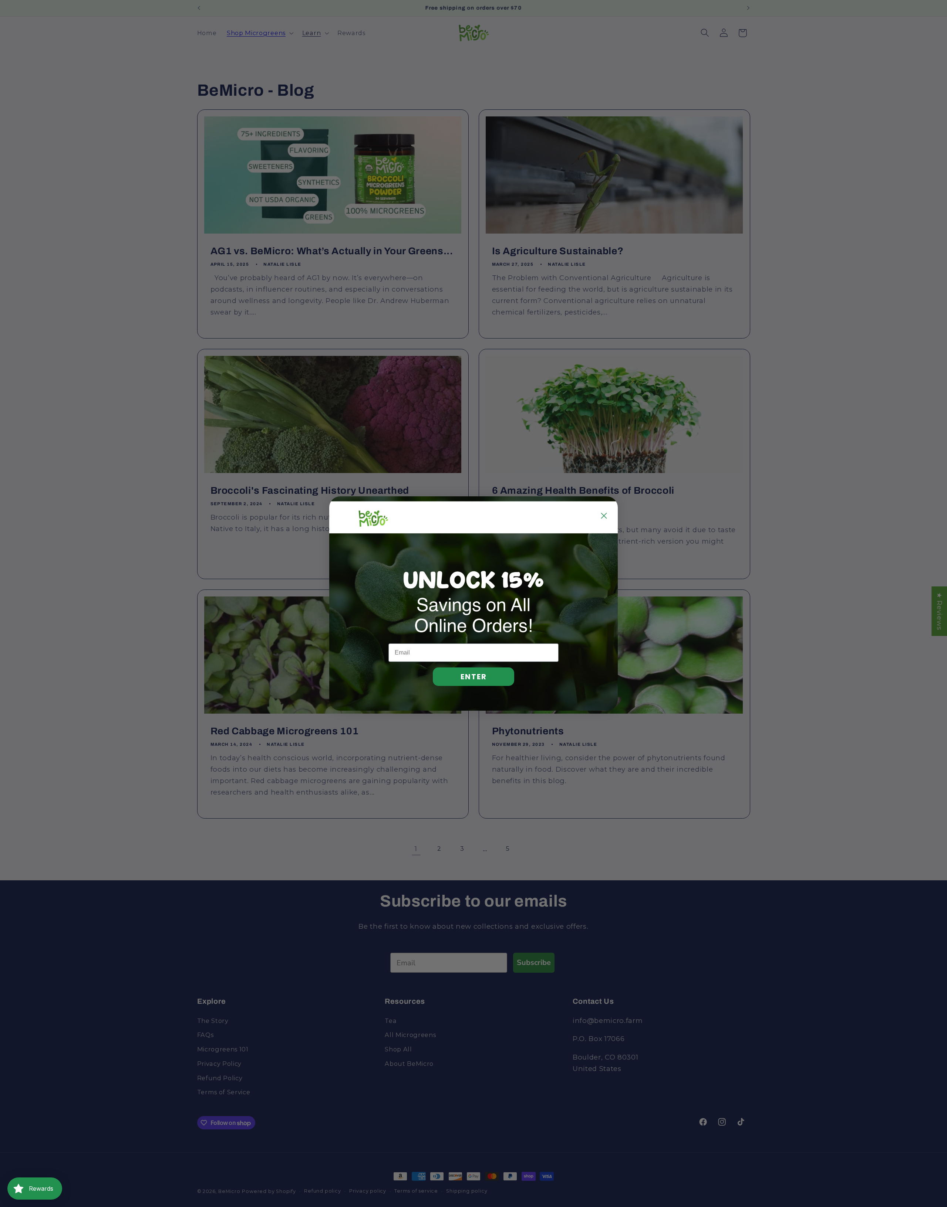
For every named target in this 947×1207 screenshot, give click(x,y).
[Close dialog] (603, 515)
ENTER (474, 677)
